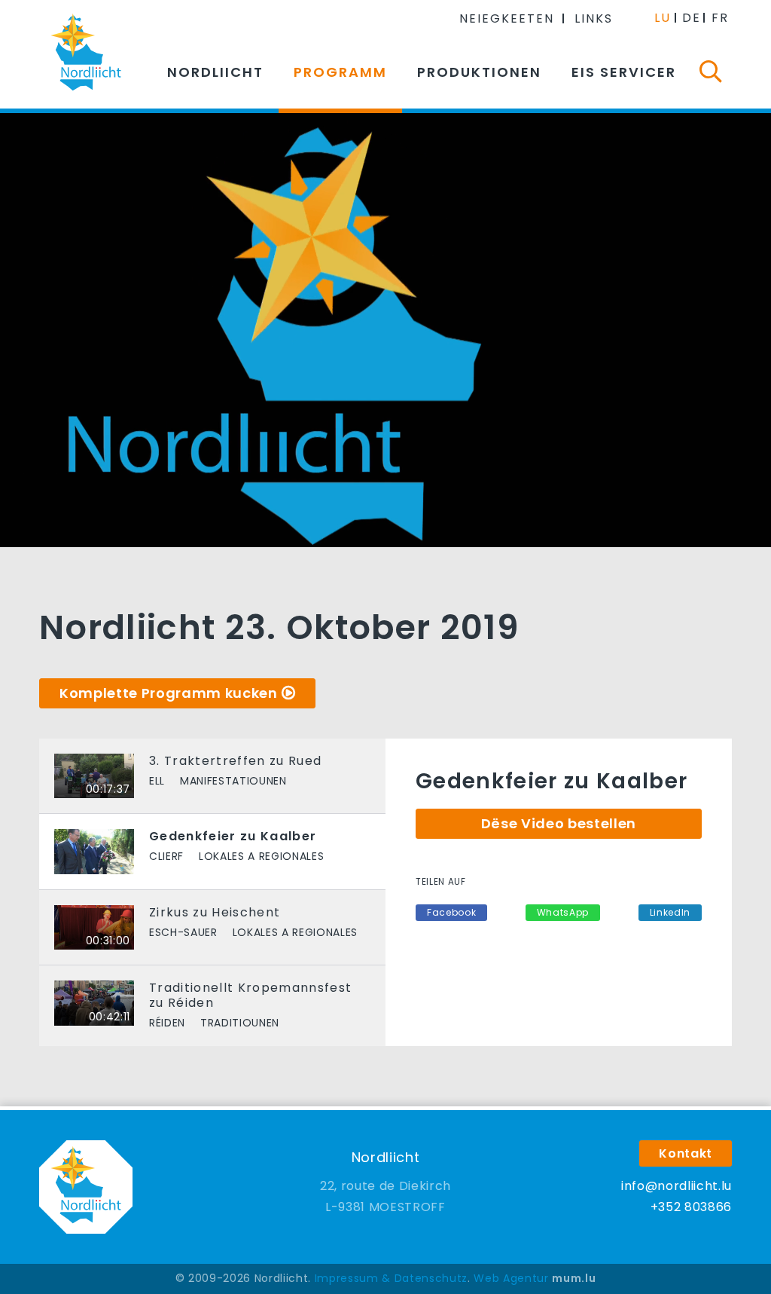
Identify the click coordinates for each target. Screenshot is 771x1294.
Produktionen (479, 72)
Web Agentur (511, 1278)
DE (691, 17)
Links (593, 18)
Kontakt (685, 1153)
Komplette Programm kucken (168, 693)
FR (720, 17)
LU (662, 17)
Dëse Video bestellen (558, 823)
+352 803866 (691, 1207)
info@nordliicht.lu (676, 1186)
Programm (340, 72)
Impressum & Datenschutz (391, 1278)
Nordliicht (215, 72)
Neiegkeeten (506, 18)
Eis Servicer (623, 72)
